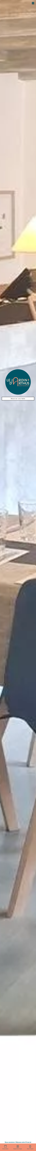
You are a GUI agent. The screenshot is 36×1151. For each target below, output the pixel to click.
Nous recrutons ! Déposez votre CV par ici (18, 1142)
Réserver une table (18, 398)
